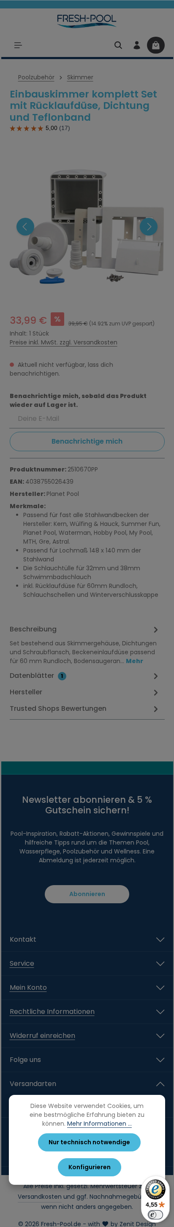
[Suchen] (118, 45)
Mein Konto (28, 987)
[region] (87, 226)
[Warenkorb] (156, 45)
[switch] (155, 1214)
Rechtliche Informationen (52, 1011)
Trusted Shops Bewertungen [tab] (58, 708)
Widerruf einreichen (42, 1035)
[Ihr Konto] (136, 45)
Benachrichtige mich (87, 441)
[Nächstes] (149, 227)
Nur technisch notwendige (89, 1142)
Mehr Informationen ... (99, 1123)
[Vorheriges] (25, 227)
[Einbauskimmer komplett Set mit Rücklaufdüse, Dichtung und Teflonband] (87, 226)
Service (22, 963)
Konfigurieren (89, 1167)
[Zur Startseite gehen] (87, 21)
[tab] (85, 644)
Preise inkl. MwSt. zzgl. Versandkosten (63, 342)
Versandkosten (40, 1196)
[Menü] (18, 45)
